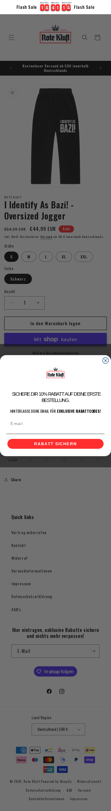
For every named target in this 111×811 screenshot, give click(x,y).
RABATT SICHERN (55, 443)
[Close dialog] (106, 361)
